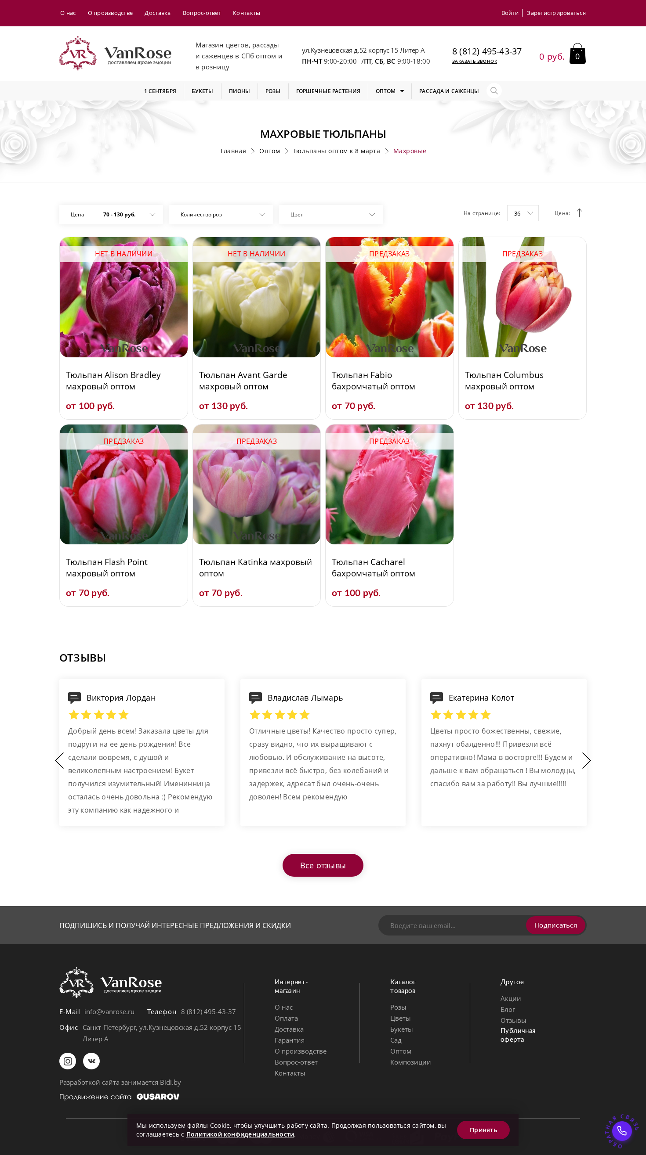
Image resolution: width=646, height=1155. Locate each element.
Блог (508, 1009)
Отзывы (513, 1020)
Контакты (246, 13)
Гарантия (290, 1040)
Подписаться (555, 925)
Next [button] (586, 760)
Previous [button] (59, 760)
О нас (68, 13)
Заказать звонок (474, 61)
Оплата (286, 1018)
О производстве (110, 13)
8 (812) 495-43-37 (487, 51)
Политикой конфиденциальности (240, 1134)
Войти (510, 13)
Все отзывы (323, 865)
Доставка (158, 13)
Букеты (401, 1029)
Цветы (400, 1018)
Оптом (400, 1051)
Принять (483, 1130)
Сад (396, 1040)
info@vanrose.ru (109, 1011)
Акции (511, 998)
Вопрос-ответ (202, 13)
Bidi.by (170, 1082)
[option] (141, 760)
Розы (398, 1007)
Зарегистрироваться (556, 13)
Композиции (410, 1062)
